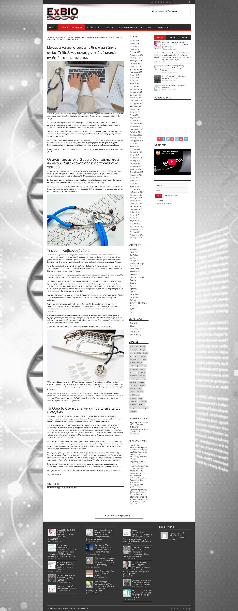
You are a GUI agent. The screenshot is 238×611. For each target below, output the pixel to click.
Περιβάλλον (134, 294)
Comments (185, 38)
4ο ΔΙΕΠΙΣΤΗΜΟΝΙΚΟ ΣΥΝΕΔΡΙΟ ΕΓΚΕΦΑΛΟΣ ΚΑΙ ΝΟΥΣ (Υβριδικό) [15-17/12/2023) (175, 44)
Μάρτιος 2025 (135, 86)
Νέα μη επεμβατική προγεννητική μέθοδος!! (67, 587)
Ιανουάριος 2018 (136, 166)
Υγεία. (132, 312)
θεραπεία (132, 388)
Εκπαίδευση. (134, 274)
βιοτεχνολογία (134, 369)
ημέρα (136, 385)
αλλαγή (143, 356)
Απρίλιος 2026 (135, 49)
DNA (136, 346)
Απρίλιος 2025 (135, 83)
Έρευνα (133, 283)
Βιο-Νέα (64, 27)
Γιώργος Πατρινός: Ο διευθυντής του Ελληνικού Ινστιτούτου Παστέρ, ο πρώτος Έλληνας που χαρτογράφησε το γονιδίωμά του (138, 480)
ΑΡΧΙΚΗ (52, 27)
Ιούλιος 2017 (134, 178)
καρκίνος (132, 392)
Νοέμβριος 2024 (135, 98)
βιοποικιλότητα (141, 366)
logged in (60, 488)
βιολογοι (139, 362)
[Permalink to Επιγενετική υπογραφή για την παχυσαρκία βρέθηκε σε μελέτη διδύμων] (157, 71)
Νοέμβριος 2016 (135, 201)
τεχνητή (139, 408)
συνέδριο (132, 408)
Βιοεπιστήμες (133, 350)
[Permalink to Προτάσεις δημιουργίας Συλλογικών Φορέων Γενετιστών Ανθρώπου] (127, 586)
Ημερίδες (133, 289)
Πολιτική (133, 300)
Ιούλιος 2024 (134, 109)
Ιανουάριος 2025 (136, 92)
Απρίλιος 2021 (135, 146)
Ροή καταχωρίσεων (137, 329)
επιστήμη (142, 379)
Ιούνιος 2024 (134, 112)
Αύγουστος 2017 (136, 175)
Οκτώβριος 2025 (136, 66)
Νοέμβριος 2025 (135, 63)
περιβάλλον (142, 401)
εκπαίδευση (133, 379)
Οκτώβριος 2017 (136, 169)
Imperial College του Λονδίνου (72, 131)
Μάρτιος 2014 (135, 232)
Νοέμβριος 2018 (135, 163)
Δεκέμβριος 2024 (136, 95)
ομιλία (140, 398)
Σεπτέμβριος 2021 (136, 141)
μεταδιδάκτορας (134, 395)
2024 (131, 346)
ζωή (131, 385)
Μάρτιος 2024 (135, 121)
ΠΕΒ (131, 356)
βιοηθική (143, 359)
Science (142, 346)
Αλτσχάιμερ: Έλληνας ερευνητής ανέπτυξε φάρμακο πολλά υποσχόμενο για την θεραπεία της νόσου (99, 534)
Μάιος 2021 (134, 143)
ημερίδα (142, 385)
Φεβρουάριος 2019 (136, 158)
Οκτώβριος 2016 (136, 203)
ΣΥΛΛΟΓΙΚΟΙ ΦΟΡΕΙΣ (127, 27)
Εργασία (109, 27)
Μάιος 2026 (134, 46)
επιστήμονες (133, 382)
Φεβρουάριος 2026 (136, 55)
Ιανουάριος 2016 (136, 229)
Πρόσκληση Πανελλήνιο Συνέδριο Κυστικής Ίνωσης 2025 (104, 573)
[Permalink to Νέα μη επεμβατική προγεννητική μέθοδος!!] (157, 91)
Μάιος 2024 (134, 115)
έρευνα (137, 356)
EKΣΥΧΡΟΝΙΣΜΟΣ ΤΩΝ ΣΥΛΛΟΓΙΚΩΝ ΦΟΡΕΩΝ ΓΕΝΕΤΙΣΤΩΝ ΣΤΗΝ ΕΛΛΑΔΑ (142, 594)
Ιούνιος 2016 (134, 215)
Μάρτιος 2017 (135, 189)
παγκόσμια (133, 401)
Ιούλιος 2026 (134, 41)
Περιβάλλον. (134, 297)
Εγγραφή (133, 323)
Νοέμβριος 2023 (135, 132)
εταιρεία (141, 382)
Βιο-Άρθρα (77, 27)
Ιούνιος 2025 (134, 78)
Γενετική (132, 353)
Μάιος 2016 (134, 218)
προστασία (133, 404)
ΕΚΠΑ (139, 353)
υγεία (146, 408)
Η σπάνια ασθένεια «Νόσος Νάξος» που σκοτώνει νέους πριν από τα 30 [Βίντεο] (102, 548)
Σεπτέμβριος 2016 (136, 206)
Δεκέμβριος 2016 (136, 198)
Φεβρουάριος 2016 (136, 226)
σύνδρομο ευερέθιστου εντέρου (107, 382)
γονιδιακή (132, 372)
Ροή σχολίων (135, 332)
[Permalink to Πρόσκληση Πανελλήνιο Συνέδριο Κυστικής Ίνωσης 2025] (89, 577)
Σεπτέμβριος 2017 (136, 172)
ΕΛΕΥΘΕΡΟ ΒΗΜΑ (137, 277)
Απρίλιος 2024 (135, 118)
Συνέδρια (133, 306)
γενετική (142, 369)
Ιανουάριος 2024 (136, 126)
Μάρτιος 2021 (135, 149)
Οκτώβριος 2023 (136, 135)
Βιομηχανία (134, 261)
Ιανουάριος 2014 (136, 238)
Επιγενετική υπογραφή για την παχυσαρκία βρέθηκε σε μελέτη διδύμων (173, 68)
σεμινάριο (141, 404)
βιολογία (132, 362)
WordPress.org (135, 334)
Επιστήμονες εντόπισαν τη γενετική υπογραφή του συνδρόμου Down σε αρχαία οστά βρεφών (104, 561)
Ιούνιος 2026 (134, 43)
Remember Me (172, 196)
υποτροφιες (133, 411)
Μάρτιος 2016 (135, 223)
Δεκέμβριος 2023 (136, 129)
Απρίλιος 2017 (135, 186)
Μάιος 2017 (134, 183)
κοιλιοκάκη (88, 382)
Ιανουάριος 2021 (136, 152)
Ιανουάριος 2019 (136, 161)
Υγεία (132, 309)
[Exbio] (62, 18)
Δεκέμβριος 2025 (136, 61)
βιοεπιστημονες (134, 359)
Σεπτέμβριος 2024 (136, 103)
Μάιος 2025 (134, 81)
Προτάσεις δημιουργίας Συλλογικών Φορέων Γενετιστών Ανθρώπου (138, 492)
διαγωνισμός (141, 372)
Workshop (133, 249)
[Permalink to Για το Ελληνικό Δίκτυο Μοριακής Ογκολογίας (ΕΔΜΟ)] (157, 82)
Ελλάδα (145, 353)
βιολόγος (132, 366)
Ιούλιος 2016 (134, 212)
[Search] (189, 2)
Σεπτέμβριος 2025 (136, 69)
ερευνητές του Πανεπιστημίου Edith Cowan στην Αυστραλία (94, 396)
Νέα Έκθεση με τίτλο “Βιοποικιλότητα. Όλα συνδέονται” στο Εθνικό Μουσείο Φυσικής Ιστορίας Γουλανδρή (100, 586)
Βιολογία (142, 350)
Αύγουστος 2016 (136, 209)
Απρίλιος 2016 (135, 221)
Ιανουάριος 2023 (136, 138)
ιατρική (139, 388)
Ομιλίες (132, 292)
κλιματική (140, 392)
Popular (160, 38)
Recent (172, 38)
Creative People (82, 608)
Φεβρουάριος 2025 (136, 89)
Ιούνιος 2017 (134, 181)
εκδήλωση (142, 375)
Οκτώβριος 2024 (136, 101)
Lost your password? (164, 203)
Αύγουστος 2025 (136, 72)
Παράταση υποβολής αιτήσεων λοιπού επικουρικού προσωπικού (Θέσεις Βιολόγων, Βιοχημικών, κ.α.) (139, 466)
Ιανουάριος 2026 (136, 58)
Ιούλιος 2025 (134, 75)
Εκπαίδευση (134, 272)
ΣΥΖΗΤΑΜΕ (146, 27)
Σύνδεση (133, 326)
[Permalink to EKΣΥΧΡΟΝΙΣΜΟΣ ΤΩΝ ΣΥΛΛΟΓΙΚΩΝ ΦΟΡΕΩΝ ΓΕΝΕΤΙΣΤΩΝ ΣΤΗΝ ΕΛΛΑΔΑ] (127, 596)
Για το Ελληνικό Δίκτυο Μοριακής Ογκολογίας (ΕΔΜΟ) (66, 577)
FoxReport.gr (56, 474)
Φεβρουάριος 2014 (136, 235)
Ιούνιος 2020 (134, 155)
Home (52, 37)
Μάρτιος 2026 (135, 52)
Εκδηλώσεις (93, 27)
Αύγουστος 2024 (136, 106)
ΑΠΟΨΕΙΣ (134, 252)
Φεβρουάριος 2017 (136, 192)
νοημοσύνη (133, 398)
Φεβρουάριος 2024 (136, 123)
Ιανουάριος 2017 (136, 195)
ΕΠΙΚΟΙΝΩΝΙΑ (161, 27)
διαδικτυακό (133, 375)
